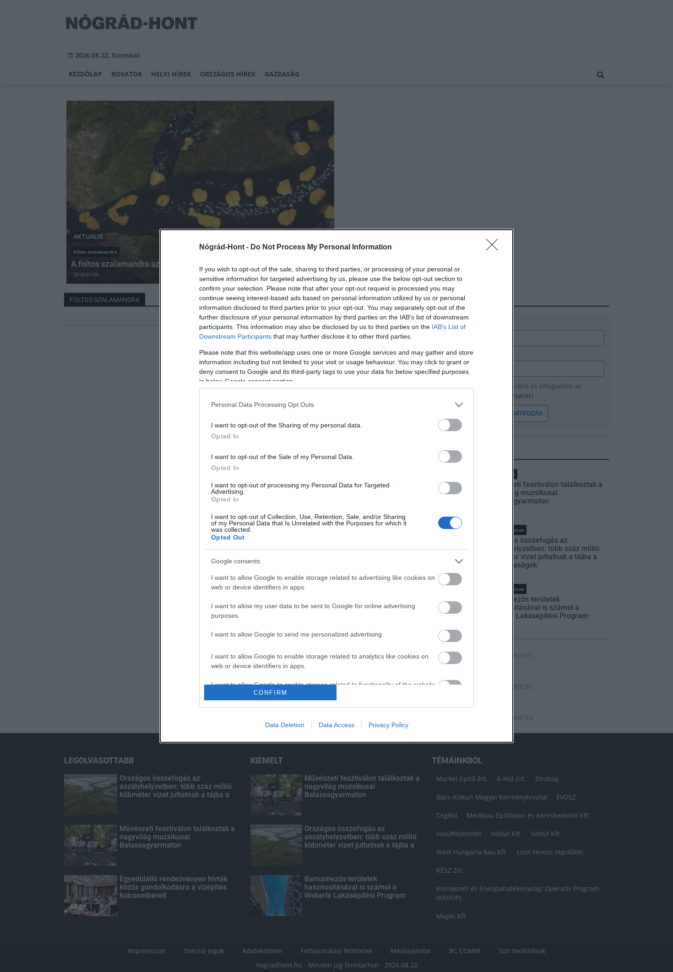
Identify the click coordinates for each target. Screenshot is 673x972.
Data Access (336, 725)
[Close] (495, 247)
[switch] (450, 425)
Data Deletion (284, 725)
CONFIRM (271, 692)
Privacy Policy (388, 725)
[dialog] (336, 486)
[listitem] (336, 405)
